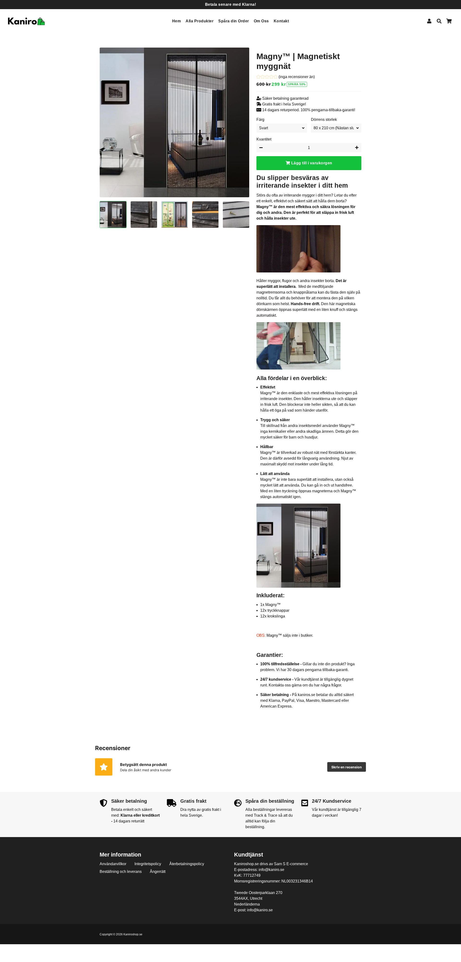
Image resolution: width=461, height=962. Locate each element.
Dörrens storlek (324, 119)
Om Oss (261, 21)
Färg (260, 119)
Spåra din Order (233, 21)
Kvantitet (263, 139)
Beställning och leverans (121, 872)
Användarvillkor (113, 864)
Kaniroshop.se (132, 934)
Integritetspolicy (147, 864)
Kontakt (281, 21)
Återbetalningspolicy (186, 864)
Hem (176, 21)
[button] (285, 77)
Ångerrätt (157, 872)
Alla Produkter (199, 21)
